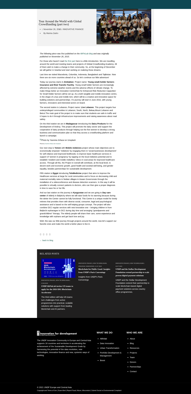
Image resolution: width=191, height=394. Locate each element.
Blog (132, 343)
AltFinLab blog (86, 54)
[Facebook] (134, 387)
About (132, 339)
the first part (69, 61)
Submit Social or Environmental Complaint (106, 390)
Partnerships (135, 367)
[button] (40, 234)
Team (132, 357)
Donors (133, 362)
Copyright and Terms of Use (47, 390)
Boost (102, 360)
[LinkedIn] (142, 387)
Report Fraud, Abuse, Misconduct (78, 390)
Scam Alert (62, 390)
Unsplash (58, 143)
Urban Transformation (109, 348)
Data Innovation (107, 343)
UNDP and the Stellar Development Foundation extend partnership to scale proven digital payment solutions (132, 272)
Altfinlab (103, 339)
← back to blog (46, 240)
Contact (133, 371)
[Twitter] (138, 387)
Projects (133, 353)
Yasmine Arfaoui (49, 143)
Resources (134, 348)
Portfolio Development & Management (110, 354)
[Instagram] (146, 387)
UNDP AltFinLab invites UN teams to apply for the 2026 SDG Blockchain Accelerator (57, 289)
